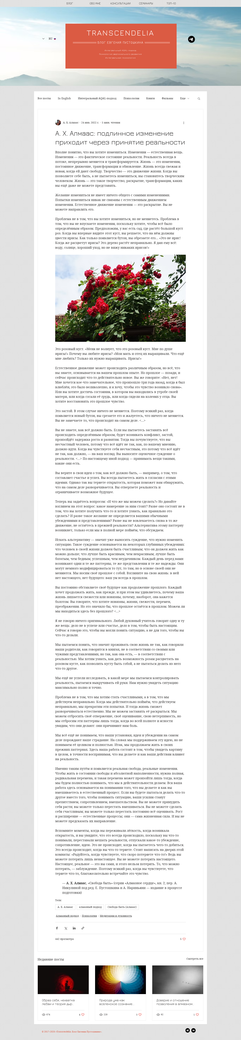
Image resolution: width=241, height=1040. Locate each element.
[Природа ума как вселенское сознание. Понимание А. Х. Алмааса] (120, 979)
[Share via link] (83, 928)
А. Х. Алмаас (65, 907)
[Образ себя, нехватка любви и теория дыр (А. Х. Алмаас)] (63, 979)
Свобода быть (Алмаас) (122, 907)
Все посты (44, 98)
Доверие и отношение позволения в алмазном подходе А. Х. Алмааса (174, 1002)
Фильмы (167, 98)
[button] (199, 98)
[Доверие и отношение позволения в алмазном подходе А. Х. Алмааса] (177, 979)
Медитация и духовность (116, 915)
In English (64, 98)
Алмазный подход (67, 915)
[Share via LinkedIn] (74, 928)
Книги (150, 98)
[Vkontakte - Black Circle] (193, 1030)
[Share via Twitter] (65, 928)
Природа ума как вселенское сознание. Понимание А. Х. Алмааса (117, 1002)
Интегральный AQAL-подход (97, 98)
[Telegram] (191, 39)
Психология (131, 98)
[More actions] (184, 122)
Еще (183, 98)
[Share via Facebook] (57, 928)
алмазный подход (90, 907)
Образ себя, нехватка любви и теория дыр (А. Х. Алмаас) (58, 1002)
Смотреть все (194, 958)
